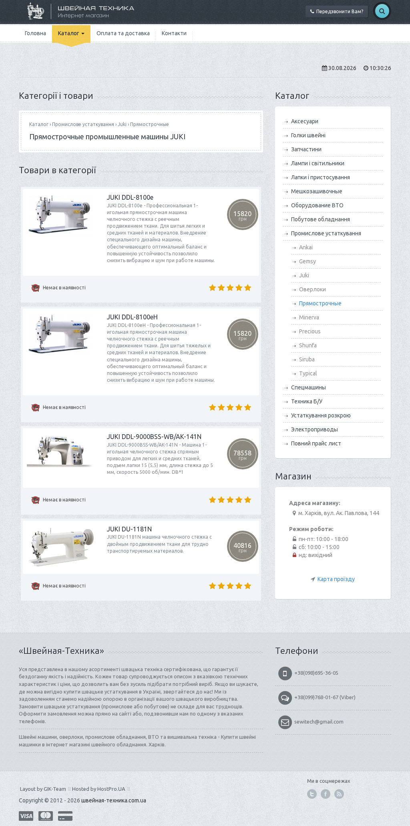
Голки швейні (308, 135)
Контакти (174, 33)
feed (339, 794)
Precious (310, 331)
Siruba (307, 359)
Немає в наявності (64, 287)
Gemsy (307, 261)
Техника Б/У (306, 401)
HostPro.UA (111, 789)
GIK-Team (55, 789)
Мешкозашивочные (316, 191)
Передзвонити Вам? (338, 11)
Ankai (306, 247)
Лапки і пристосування (320, 177)
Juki (122, 124)
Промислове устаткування (83, 124)
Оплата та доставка (123, 33)
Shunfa (308, 345)
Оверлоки (312, 289)
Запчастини (306, 149)
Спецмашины (308, 387)
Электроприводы (314, 429)
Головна (35, 33)
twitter (312, 794)
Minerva (309, 317)
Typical (308, 373)
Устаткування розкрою (321, 415)
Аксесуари (304, 121)
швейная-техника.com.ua (113, 800)
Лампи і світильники (317, 163)
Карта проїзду (336, 579)
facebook (325, 794)
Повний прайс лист (316, 443)
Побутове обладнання (320, 219)
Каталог (69, 33)
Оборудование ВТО (317, 205)
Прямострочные (149, 124)
